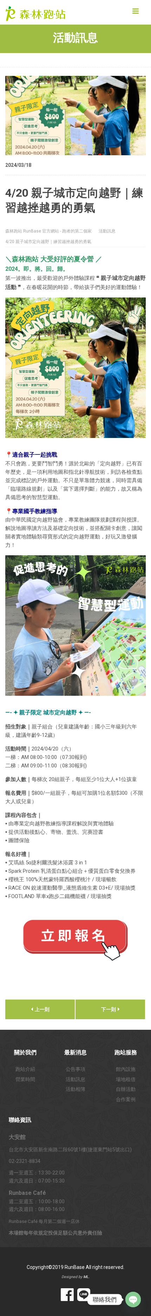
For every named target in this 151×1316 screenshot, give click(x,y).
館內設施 (126, 1069)
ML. (86, 1277)
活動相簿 (75, 1089)
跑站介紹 (25, 1069)
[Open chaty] (133, 1299)
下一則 (109, 1009)
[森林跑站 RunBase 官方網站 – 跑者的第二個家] (40, 12)
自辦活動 (126, 1089)
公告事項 (75, 1069)
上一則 (42, 1009)
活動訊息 (75, 1079)
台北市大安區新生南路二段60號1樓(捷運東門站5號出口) (70, 1149)
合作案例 (126, 1099)
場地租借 (126, 1079)
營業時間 (25, 1079)
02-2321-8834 (24, 1161)
